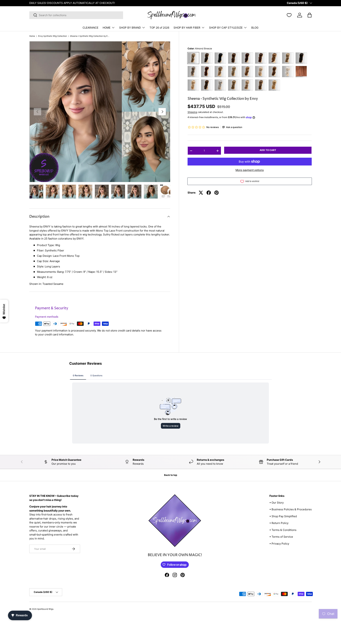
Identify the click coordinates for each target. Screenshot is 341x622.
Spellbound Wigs (45, 609)
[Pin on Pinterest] (216, 193)
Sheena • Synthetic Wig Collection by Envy (90, 36)
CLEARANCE (90, 27)
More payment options (250, 170)
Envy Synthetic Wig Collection (52, 36)
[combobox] (76, 15)
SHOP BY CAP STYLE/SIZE (226, 27)
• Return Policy (278, 523)
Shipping (192, 112)
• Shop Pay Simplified (283, 516)
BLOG (254, 27)
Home (32, 36)
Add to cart (268, 150)
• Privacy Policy (279, 543)
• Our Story (276, 502)
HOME (106, 27)
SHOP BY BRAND (130, 27)
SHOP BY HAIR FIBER (187, 27)
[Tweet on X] (201, 193)
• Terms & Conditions (282, 530)
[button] (309, 15)
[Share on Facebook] (209, 193)
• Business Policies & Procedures (290, 509)
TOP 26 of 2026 (159, 27)
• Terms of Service (281, 536)
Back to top (170, 475)
